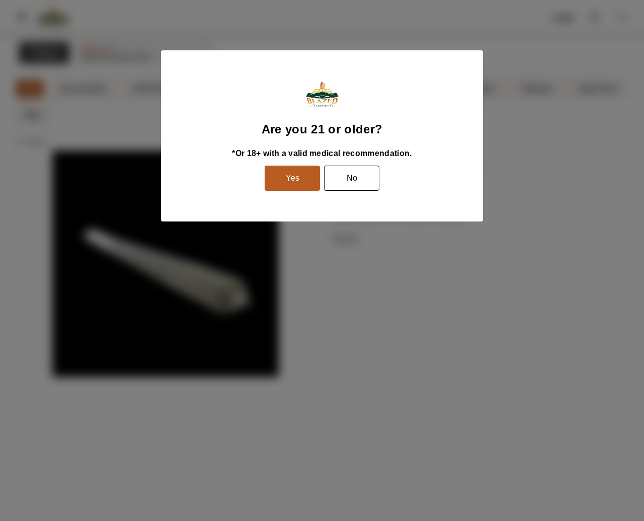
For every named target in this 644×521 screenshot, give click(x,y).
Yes (292, 178)
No (352, 178)
